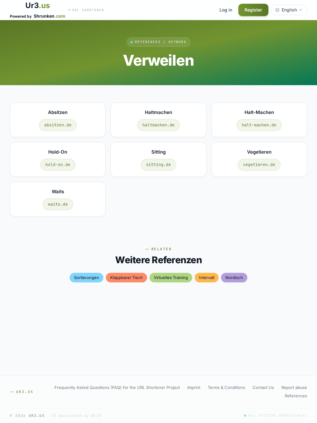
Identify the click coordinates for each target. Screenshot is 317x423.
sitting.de (158, 164)
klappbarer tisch (126, 277)
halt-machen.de (259, 125)
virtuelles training (171, 277)
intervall (206, 277)
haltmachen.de (158, 125)
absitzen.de (58, 125)
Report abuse (294, 387)
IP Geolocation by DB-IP (77, 415)
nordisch (234, 277)
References (296, 395)
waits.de (58, 204)
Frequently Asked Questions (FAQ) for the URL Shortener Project (117, 387)
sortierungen (86, 277)
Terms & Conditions (226, 387)
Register (253, 9)
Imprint (193, 387)
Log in (225, 9)
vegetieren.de (259, 164)
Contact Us (263, 387)
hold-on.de (58, 164)
